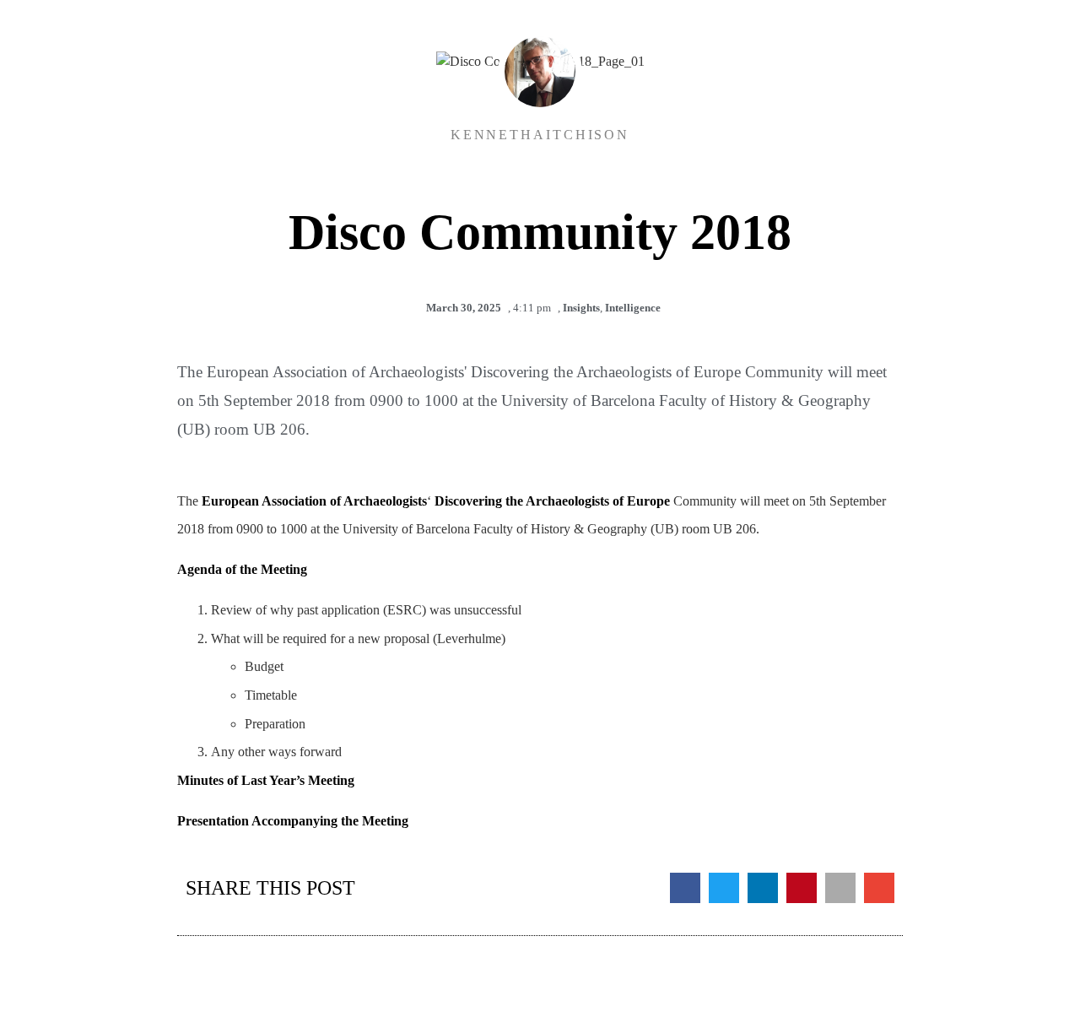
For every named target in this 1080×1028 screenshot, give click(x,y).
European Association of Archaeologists (314, 501)
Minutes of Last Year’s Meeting (265, 780)
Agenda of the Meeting (242, 569)
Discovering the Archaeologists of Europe (552, 501)
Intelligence (633, 307)
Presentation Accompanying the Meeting (292, 821)
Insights (581, 307)
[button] (685, 888)
